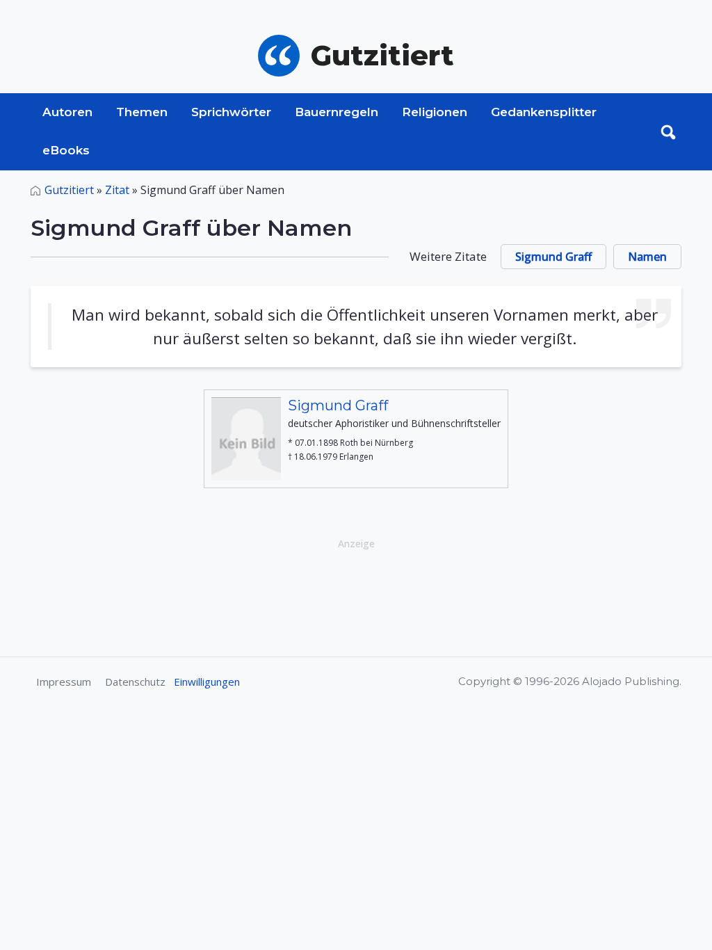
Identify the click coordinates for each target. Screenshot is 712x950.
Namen (647, 256)
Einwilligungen (207, 682)
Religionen (434, 112)
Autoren (67, 112)
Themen (142, 112)
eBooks (66, 150)
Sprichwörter (231, 112)
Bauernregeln (336, 112)
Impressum (63, 682)
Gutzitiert (69, 190)
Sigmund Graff (553, 256)
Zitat (117, 190)
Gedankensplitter (544, 112)
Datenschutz (135, 682)
